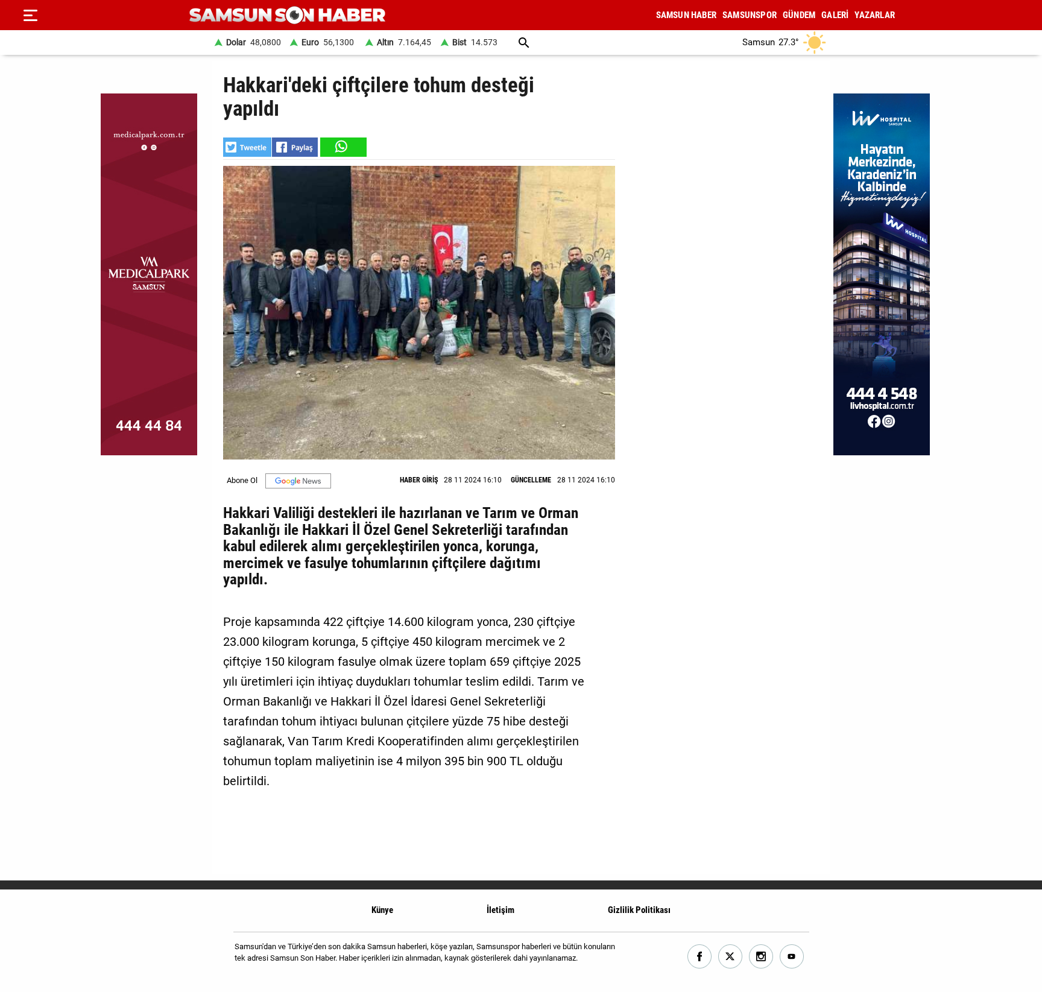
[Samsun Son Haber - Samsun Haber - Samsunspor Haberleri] (287, 15)
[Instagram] (761, 956)
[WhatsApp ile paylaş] (342, 147)
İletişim (500, 910)
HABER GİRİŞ (419, 480)
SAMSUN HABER (686, 15)
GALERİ (834, 15)
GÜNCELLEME (531, 480)
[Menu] (30, 15)
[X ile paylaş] (247, 147)
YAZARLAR (874, 15)
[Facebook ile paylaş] (295, 147)
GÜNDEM (799, 15)
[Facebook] (699, 956)
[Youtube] (792, 956)
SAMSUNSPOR (749, 15)
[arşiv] (524, 42)
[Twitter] (730, 956)
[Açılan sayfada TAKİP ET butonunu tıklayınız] (298, 480)
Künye (382, 910)
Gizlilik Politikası (639, 910)
